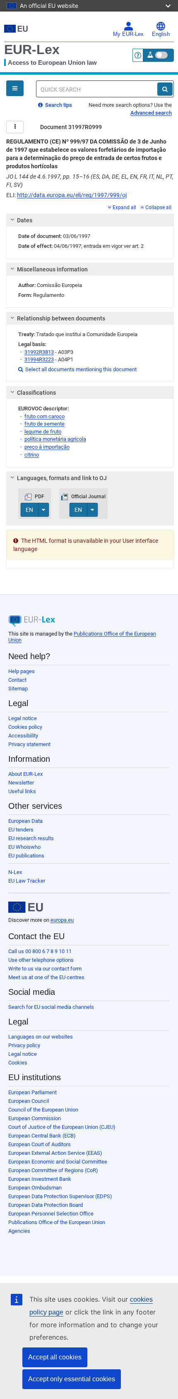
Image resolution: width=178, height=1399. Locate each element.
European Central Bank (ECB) (42, 1136)
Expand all (124, 207)
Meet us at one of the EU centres (46, 977)
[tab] (90, 220)
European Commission (34, 1118)
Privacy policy (24, 1045)
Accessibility (23, 735)
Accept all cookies (55, 1357)
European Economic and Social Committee (57, 1162)
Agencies (19, 1231)
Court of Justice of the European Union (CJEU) (61, 1127)
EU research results (31, 838)
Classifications (36, 392)
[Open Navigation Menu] (15, 88)
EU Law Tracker (26, 881)
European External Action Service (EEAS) (55, 1153)
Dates (24, 220)
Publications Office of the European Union (56, 1222)
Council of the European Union (43, 1110)
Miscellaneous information (52, 269)
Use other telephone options (41, 960)
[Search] (165, 89)
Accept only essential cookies (71, 1379)
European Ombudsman (35, 1188)
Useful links (22, 791)
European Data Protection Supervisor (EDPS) (60, 1196)
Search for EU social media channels (51, 1007)
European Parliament (32, 1092)
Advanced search (151, 113)
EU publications (26, 856)
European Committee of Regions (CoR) (53, 1170)
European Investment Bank (39, 1179)
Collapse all (158, 207)
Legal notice (22, 718)
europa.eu (62, 920)
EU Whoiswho (24, 847)
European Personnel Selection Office (51, 1214)
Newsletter (21, 783)
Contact (17, 680)
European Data (25, 821)
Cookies (17, 1063)
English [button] (161, 34)
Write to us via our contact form (45, 969)
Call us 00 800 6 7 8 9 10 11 (40, 951)
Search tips (58, 105)
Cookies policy (25, 727)
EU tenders (21, 830)
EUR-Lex (32, 49)
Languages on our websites (40, 1037)
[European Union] (25, 907)
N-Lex (15, 872)
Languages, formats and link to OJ (62, 478)
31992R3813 (39, 352)
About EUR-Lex (25, 774)
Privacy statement (29, 744)
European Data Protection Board (45, 1205)
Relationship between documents (61, 318)
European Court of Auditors (39, 1144)
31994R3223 (39, 359)
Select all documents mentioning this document (77, 369)
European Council (28, 1101)
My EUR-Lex (128, 34)
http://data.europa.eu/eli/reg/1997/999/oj (72, 195)
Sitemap (18, 688)
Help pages (21, 671)
